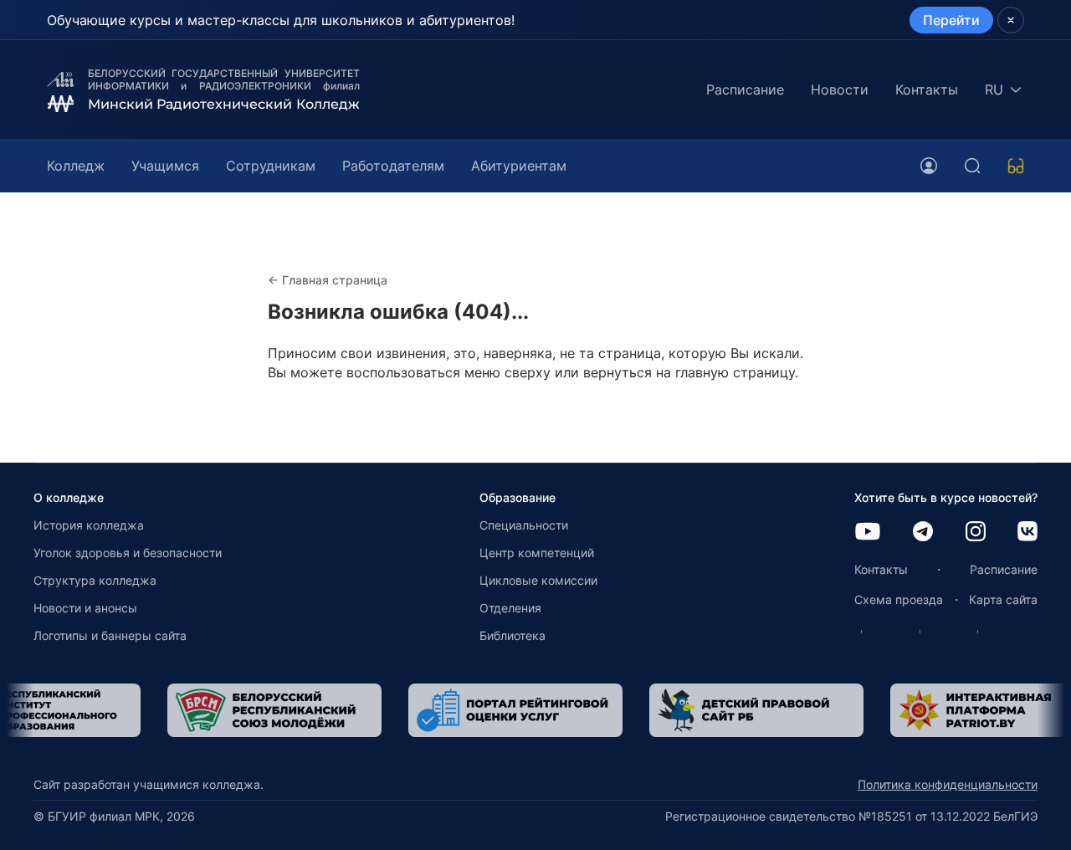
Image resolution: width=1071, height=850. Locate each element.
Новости (840, 89)
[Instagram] (976, 532)
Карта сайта (1003, 599)
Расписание (745, 89)
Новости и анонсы (85, 608)
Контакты (926, 89)
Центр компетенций (536, 552)
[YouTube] (867, 532)
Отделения (510, 608)
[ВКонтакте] (1027, 532)
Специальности (523, 525)
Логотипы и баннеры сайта (110, 635)
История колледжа (88, 525)
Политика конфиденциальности (948, 784)
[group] (196, 710)
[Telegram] (923, 532)
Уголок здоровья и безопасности (127, 552)
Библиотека (512, 635)
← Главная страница (327, 280)
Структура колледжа (94, 580)
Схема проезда (898, 599)
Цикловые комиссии (538, 580)
